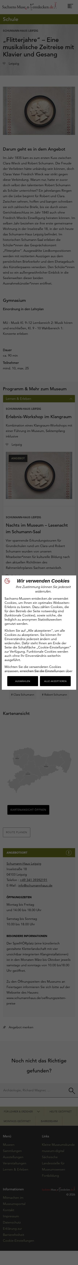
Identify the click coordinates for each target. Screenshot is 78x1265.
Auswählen (22, 681)
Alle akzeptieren (55, 681)
